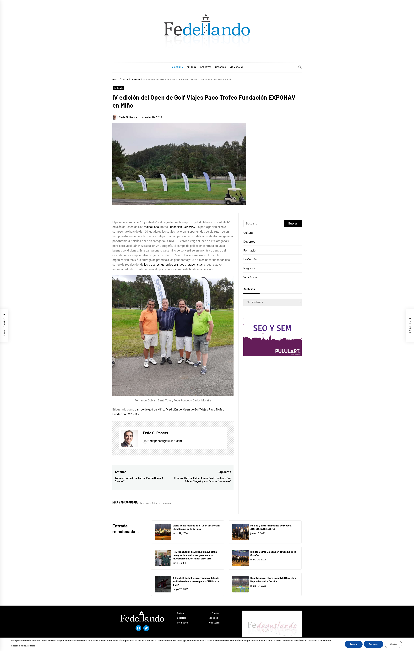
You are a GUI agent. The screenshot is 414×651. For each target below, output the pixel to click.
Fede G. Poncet (128, 117)
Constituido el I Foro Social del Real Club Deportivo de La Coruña (273, 579)
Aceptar (354, 644)
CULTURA (191, 67)
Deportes (249, 241)
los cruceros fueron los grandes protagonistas (173, 264)
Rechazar (373, 644)
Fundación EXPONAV (182, 227)
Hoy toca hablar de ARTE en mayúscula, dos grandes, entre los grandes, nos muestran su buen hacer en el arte (195, 555)
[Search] (300, 67)
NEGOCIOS (220, 67)
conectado (139, 503)
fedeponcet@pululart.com (165, 441)
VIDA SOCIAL (236, 67)
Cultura (248, 232)
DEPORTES (205, 67)
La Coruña (118, 88)
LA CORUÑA (177, 67)
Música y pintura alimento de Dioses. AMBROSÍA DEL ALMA (271, 527)
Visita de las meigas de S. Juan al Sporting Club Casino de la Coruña (196, 527)
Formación (250, 250)
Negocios (249, 268)
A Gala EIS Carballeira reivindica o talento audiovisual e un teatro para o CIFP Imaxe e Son (196, 581)
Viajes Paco (151, 227)
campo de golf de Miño (149, 409)
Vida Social (250, 277)
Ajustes (31, 645)
